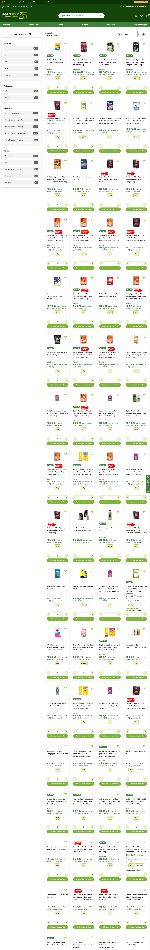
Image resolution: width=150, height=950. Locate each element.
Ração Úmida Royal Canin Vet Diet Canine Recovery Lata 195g (108, 881)
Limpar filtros (19, 34)
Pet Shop (6, 25)
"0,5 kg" (21, 75)
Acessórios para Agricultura (21, 120)
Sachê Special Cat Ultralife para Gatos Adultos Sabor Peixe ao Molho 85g (56, 471)
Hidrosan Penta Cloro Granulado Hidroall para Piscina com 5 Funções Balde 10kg (136, 881)
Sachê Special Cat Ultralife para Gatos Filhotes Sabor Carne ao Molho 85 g (82, 354)
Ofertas (85, 25)
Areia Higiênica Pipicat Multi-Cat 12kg (83, 178)
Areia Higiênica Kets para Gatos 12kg (56, 587)
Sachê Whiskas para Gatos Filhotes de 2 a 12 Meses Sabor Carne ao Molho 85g (109, 588)
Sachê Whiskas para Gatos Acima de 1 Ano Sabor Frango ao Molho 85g (108, 413)
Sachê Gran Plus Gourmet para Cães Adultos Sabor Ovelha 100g (108, 179)
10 (21, 55)
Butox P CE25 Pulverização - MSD (136, 763)
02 (21, 62)
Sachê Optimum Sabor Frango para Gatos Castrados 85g (57, 764)
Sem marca (21, 156)
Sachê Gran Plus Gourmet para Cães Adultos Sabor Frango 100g (135, 179)
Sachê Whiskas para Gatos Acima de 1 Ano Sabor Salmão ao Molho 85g (135, 471)
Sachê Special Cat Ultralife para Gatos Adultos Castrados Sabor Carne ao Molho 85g (108, 471)
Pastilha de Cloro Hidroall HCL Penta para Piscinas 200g (56, 62)
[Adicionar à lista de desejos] (65, 44)
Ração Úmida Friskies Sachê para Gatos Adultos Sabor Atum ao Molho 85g (136, 822)
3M (21, 163)
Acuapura (21, 183)
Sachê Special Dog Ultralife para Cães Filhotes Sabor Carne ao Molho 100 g (57, 237)
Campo (60, 25)
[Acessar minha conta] (136, 16)
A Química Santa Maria (21, 169)
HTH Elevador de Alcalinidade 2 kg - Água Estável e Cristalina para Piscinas (55, 647)
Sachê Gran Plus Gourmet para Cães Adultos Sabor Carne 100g (56, 120)
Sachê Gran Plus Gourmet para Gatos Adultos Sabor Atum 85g (108, 940)
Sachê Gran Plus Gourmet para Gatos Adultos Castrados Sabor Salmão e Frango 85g (135, 706)
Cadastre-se (143, 7)
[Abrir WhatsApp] (144, 944)
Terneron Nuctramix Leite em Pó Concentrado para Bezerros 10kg (57, 296)
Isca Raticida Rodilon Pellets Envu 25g (57, 939)
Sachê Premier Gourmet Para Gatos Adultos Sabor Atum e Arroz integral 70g (110, 120)
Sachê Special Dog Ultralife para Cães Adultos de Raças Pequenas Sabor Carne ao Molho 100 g (136, 296)
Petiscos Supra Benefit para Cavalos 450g (57, 353)
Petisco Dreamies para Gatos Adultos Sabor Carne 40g (109, 295)
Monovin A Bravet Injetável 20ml (83, 587)
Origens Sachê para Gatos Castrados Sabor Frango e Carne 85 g (56, 822)
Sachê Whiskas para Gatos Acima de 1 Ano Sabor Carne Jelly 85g (109, 705)
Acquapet (21, 176)
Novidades (111, 25)
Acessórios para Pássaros (21, 140)
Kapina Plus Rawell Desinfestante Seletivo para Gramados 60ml (136, 413)
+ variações (139, 605)
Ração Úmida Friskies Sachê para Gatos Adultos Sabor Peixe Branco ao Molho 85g (83, 471)
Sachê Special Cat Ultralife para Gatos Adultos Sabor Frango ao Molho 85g (82, 413)
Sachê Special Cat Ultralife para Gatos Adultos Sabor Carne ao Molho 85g (82, 296)
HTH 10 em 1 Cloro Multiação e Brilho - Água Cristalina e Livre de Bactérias (136, 120)
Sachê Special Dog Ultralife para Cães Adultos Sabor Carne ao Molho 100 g (83, 237)
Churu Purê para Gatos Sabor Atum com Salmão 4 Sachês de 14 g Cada (83, 647)
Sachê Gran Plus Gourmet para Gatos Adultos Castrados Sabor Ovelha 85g (136, 237)
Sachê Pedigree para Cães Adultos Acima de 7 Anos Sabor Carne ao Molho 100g (57, 179)
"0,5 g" (21, 68)
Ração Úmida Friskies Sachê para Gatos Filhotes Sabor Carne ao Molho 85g (83, 705)
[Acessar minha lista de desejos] (141, 16)
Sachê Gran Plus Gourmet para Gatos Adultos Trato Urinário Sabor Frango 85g (83, 940)
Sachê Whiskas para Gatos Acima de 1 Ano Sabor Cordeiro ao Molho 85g (82, 764)
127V (21, 91)
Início (48, 33)
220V (21, 98)
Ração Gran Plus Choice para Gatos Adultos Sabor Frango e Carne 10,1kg (83, 62)
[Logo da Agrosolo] (15, 16)
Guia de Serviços (140, 25)
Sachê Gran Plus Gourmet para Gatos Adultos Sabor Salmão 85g (82, 881)
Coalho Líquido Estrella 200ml (107, 529)
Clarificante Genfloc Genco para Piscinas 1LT (56, 704)
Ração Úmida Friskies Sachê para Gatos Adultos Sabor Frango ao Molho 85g (109, 764)
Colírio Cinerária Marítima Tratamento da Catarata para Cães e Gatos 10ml (109, 822)
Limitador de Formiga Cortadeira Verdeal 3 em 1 (82, 529)
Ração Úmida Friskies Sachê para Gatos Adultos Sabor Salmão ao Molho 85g (83, 822)
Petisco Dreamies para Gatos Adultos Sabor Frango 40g (57, 880)
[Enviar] (101, 16)
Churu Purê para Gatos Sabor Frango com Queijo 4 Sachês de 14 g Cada (136, 354)
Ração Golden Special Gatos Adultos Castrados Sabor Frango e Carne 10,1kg (136, 62)
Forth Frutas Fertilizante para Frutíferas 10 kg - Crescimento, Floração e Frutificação (136, 588)
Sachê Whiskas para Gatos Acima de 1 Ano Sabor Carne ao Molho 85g (57, 413)
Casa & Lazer (34, 25)
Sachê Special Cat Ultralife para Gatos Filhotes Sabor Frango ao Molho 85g (108, 354)
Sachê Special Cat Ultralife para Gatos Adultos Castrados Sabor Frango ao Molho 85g (109, 237)
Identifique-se (130, 7)
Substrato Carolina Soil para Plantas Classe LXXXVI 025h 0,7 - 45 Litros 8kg (83, 120)
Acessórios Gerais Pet (21, 113)
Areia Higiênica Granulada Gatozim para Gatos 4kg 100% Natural (108, 62)
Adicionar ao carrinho (57, 92)
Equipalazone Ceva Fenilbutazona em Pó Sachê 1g (136, 647)
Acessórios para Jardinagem (21, 133)
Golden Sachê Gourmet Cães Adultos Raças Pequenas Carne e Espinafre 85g (136, 940)
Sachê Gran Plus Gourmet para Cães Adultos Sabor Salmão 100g (56, 530)
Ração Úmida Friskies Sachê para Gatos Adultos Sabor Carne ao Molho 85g (109, 647)
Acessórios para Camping (21, 127)
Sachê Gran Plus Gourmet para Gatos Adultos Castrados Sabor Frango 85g (136, 530)
